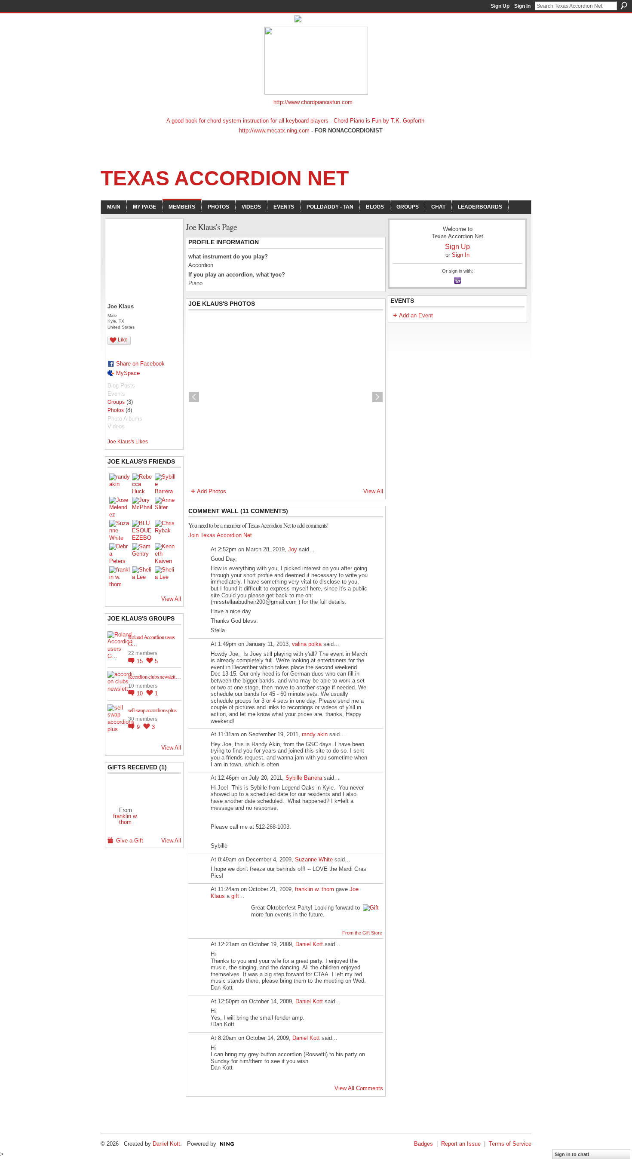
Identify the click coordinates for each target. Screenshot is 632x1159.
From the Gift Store (362, 932)
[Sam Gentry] (142, 553)
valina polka (307, 644)
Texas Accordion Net (225, 178)
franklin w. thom (125, 819)
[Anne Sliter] (165, 507)
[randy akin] (119, 483)
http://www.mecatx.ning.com (274, 130)
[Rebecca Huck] (142, 483)
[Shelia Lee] (142, 576)
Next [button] (377, 397)
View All (171, 599)
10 (140, 693)
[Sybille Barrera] (165, 483)
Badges (423, 1144)
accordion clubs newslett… (154, 676)
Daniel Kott (309, 944)
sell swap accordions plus (152, 710)
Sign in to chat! (572, 1154)
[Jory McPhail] (142, 507)
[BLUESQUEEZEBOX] (142, 530)
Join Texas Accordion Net (220, 535)
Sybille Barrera (303, 778)
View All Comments (358, 1088)
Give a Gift (129, 840)
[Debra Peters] (119, 553)
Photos (115, 410)
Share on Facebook (140, 363)
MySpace (128, 373)
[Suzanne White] (119, 530)
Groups (116, 402)
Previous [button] (194, 397)
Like (123, 340)
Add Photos (211, 491)
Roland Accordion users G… (151, 640)
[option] (286, 397)
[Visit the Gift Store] (371, 907)
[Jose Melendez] (119, 507)
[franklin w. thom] (119, 576)
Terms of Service (510, 1144)
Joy (292, 549)
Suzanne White (314, 859)
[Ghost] (125, 789)
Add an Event (416, 315)
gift (235, 896)
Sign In (522, 6)
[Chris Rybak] (165, 530)
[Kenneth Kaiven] (165, 553)
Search (623, 5)
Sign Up (500, 6)
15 (140, 661)
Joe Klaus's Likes (127, 442)
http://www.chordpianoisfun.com (313, 102)
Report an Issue (461, 1144)
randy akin (315, 734)
